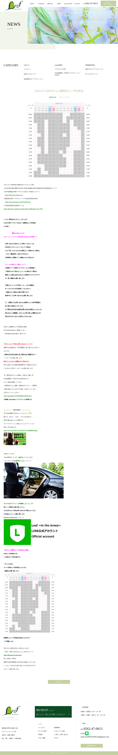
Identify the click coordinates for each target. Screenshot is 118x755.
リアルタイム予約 (60, 69)
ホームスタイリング (91, 74)
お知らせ (26, 65)
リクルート (27, 69)
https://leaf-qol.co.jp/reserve (13, 655)
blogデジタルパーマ (30, 74)
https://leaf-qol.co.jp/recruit (13, 195)
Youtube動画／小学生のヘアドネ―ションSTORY (67, 74)
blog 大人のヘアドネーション (94, 69)
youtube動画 (58, 65)
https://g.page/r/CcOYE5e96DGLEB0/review (18, 396)
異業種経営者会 (90, 65)
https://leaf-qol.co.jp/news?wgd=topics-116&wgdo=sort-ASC (23, 209)
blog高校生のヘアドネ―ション (33, 79)
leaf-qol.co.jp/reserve (10, 517)
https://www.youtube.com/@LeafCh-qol (17, 202)
